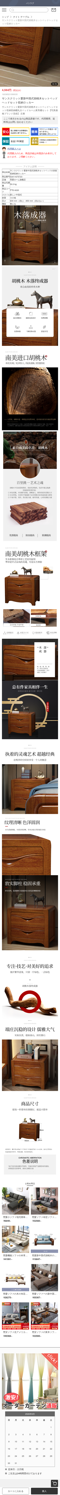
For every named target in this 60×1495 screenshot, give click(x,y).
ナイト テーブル (21, 16)
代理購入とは (14, 148)
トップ (5, 16)
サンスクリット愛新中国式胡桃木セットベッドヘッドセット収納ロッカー (30, 22)
